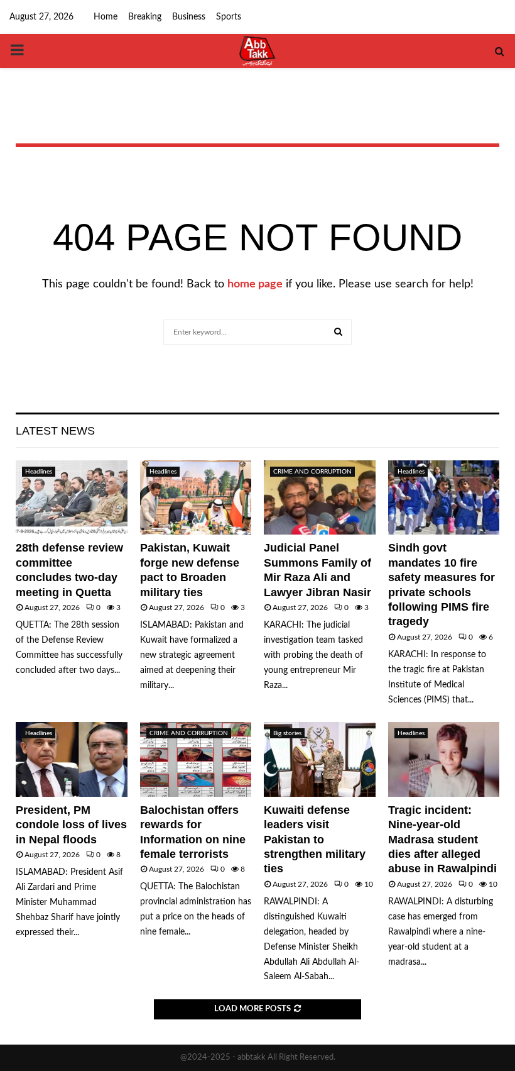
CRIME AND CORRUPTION (312, 472)
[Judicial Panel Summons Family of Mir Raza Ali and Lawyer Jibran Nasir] (320, 497)
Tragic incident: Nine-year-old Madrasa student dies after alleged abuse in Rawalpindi (442, 839)
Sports (228, 17)
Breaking (144, 17)
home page (255, 284)
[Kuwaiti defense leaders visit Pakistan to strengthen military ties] (320, 759)
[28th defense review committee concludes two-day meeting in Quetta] (71, 497)
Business (188, 17)
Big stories (287, 733)
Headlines (38, 472)
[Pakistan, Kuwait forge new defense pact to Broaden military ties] (196, 497)
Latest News (55, 431)
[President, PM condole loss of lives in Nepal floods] (71, 759)
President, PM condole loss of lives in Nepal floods (71, 825)
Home (105, 17)
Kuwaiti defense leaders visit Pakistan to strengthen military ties (315, 839)
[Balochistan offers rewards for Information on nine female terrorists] (196, 759)
